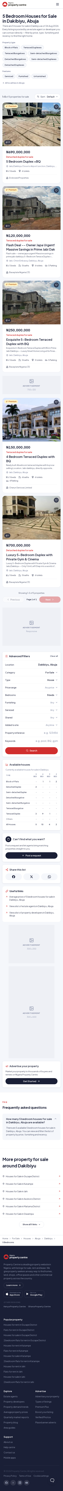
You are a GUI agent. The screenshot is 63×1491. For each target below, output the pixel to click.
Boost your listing (44, 1412)
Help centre (9, 1447)
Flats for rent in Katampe (16, 1350)
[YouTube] (26, 1482)
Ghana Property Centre (39, 1306)
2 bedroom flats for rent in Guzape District (25, 1340)
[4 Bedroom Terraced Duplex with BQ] (31, 445)
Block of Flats (11, 47)
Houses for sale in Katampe (17, 1356)
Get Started (29, 1081)
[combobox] (39, 664)
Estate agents (11, 1396)
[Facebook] (6, 1482)
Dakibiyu (48, 1238)
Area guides (9, 1427)
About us (8, 1442)
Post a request (33, 855)
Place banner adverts (45, 1422)
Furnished (23, 76)
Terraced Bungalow (14, 808)
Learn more (12, 1285)
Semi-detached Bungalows (43, 53)
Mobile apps (10, 1457)
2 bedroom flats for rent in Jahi (19, 1382)
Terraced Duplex (13, 814)
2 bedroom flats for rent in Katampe (22, 1361)
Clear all (54, 656)
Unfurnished (40, 76)
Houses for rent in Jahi (14, 1366)
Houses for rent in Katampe (17, 1345)
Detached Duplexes (14, 65)
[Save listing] (56, 106)
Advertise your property (47, 1396)
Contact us (9, 1452)
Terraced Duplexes (32, 47)
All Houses (11, 824)
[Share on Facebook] (14, 876)
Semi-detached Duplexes (43, 59)
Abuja (37, 1238)
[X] (13, 1482)
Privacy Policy (10, 1476)
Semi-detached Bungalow (18, 803)
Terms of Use (25, 1476)
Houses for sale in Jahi (14, 1376)
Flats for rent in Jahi (13, 1371)
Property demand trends (16, 1406)
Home (5, 1238)
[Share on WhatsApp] (49, 876)
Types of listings (43, 1401)
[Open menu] (57, 4)
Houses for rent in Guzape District (20, 1324)
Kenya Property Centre (15, 1306)
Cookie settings (41, 1476)
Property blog (11, 1422)
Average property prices (16, 1412)
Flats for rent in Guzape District (19, 1330)
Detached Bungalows (15, 59)
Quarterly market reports (16, 1417)
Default (48, 96)
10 (42, 824)
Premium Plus (42, 1406)
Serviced (9, 76)
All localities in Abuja (14, 83)
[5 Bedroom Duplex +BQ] (31, 143)
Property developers (14, 1401)
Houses (27, 1238)
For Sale (16, 1238)
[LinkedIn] (20, 1482)
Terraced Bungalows (15, 53)
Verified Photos (43, 1417)
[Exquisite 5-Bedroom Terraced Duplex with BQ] (31, 326)
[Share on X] (31, 876)
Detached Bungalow (15, 797)
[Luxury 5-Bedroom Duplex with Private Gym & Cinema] (31, 541)
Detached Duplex (13, 787)
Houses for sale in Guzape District (20, 1335)
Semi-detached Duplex (16, 792)
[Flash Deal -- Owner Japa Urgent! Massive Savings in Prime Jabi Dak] (31, 232)
